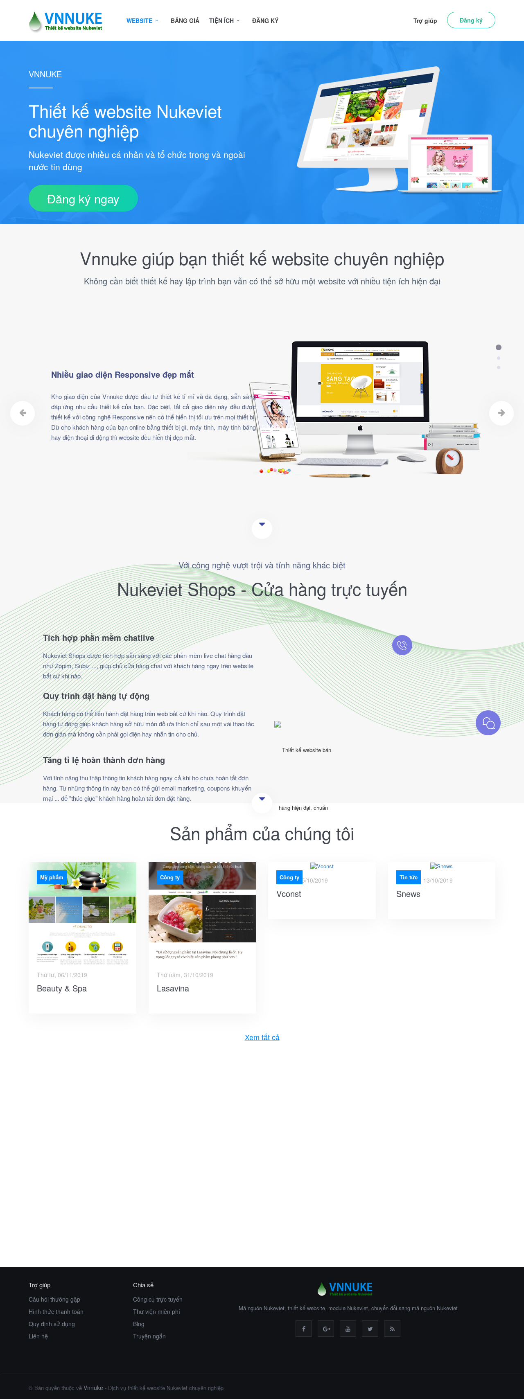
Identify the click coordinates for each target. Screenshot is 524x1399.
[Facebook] (304, 1328)
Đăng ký (265, 20)
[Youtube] (348, 1328)
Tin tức (409, 877)
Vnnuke (93, 1387)
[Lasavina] (202, 913)
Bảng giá (185, 20)
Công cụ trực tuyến (158, 1299)
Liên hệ (38, 1336)
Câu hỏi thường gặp (54, 1299)
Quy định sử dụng (52, 1324)
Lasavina (173, 988)
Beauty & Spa (62, 988)
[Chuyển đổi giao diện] (421, 1165)
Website (139, 20)
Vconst (288, 893)
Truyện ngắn (149, 1336)
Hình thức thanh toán (56, 1311)
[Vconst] (322, 866)
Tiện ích (221, 20)
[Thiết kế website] (102, 1165)
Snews (408, 893)
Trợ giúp (425, 20)
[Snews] (442, 866)
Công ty (170, 877)
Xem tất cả (262, 1037)
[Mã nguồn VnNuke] (70, 20)
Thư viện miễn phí (156, 1311)
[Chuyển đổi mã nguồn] (262, 1165)
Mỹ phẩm (51, 877)
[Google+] (326, 1328)
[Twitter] (370, 1328)
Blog (139, 1324)
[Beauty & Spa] (82, 913)
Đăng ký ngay (83, 198)
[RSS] (392, 1328)
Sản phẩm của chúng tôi (262, 832)
